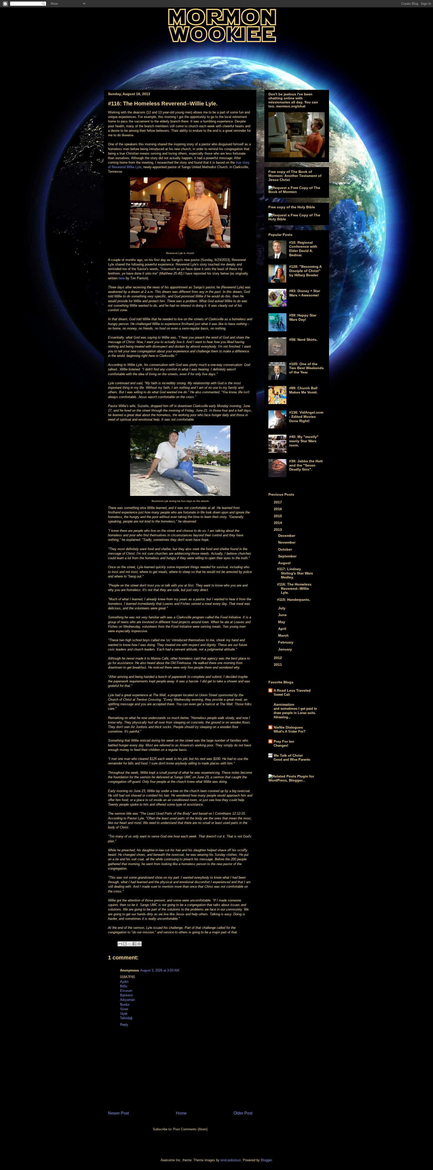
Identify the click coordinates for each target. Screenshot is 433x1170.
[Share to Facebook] (134, 943)
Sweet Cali (282, 694)
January (285, 649)
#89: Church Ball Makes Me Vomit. (303, 390)
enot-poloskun (231, 1160)
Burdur (125, 1004)
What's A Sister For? (289, 731)
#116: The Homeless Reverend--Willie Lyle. (294, 588)
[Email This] (120, 943)
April (282, 629)
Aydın (124, 982)
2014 (278, 523)
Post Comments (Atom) (190, 1129)
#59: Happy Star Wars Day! (302, 317)
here (122, 278)
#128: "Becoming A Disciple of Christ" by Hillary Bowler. (305, 271)
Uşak (124, 1013)
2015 (278, 516)
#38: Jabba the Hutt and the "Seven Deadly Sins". (306, 465)
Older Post (243, 1113)
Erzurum (126, 991)
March (284, 635)
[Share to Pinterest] (139, 943)
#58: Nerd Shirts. (303, 340)
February (286, 642)
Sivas (124, 1009)
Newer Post (118, 1113)
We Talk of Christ (288, 755)
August (285, 563)
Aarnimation (284, 704)
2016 (278, 509)
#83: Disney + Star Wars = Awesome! (304, 293)
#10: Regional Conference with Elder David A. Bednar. (303, 248)
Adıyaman (127, 1000)
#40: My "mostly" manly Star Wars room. (303, 441)
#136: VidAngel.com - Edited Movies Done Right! (306, 416)
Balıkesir (126, 995)
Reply (124, 1024)
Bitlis (123, 986)
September (287, 556)
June (283, 615)
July (282, 608)
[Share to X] (129, 943)
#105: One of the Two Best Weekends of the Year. (306, 368)
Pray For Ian (284, 741)
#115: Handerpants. (293, 600)
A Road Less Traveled (292, 690)
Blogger (266, 1160)
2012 (278, 658)
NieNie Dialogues (288, 727)
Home (181, 1113)
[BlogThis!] (124, 943)
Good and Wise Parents (292, 759)
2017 (278, 502)
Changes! (281, 745)
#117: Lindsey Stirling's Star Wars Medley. (295, 573)
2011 (278, 665)
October (285, 549)
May (282, 622)
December (287, 536)
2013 (278, 530)
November (287, 542)
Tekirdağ (126, 1018)
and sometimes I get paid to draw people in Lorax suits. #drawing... (295, 713)
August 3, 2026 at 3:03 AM (159, 970)
